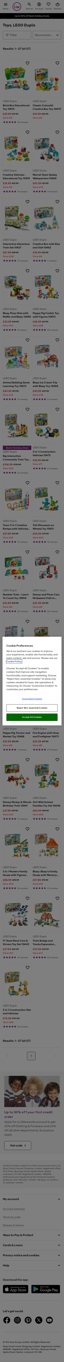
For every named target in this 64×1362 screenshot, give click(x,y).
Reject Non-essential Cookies (32, 707)
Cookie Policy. (14, 661)
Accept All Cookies (32, 717)
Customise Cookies (32, 698)
